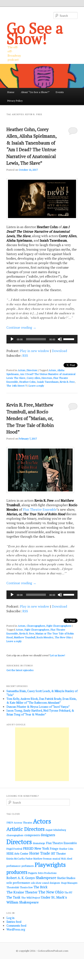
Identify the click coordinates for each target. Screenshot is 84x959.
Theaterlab (12, 887)
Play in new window (34, 351)
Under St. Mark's (54, 897)
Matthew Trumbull (24, 637)
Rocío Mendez (45, 637)
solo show (36, 882)
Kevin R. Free (67, 381)
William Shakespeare (22, 902)
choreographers (14, 835)
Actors (21, 370)
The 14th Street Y (16, 385)
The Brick (40, 887)
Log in (10, 918)
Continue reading (21, 327)
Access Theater (23, 822)
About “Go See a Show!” (35, 92)
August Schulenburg (55, 829)
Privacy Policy (15, 100)
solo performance (18, 883)
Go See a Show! (34, 33)
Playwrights (50, 865)
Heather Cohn (27, 381)
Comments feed (16, 925)
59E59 (9, 822)
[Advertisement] (42, 754)
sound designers (51, 882)
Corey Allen (33, 377)
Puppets (32, 873)
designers (48, 835)
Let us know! (57, 655)
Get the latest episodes (20, 670)
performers (28, 865)
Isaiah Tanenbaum (48, 381)
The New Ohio (63, 637)
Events (60, 92)
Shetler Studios (66, 878)
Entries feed (13, 922)
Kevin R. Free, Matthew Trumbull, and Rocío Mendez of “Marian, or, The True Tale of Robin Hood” (30, 418)
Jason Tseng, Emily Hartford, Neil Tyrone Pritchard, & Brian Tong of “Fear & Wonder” (40, 712)
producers (16, 872)
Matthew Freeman (42, 858)
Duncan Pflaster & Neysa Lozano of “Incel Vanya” (38, 707)
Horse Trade (39, 853)
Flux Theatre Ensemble (40, 509)
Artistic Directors (25, 829)
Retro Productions (47, 873)
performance (13, 865)
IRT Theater (58, 853)
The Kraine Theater (21, 892)
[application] (42, 339)
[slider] (69, 339)
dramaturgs (39, 843)
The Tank (13, 897)
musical (56, 858)
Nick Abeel (66, 858)
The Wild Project (30, 897)
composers (32, 835)
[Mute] (60, 339)
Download (59, 351)
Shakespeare (46, 877)
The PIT (68, 892)
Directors (32, 370)
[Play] (12, 339)
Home (10, 92)
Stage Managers (69, 882)
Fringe (54, 849)
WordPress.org (15, 929)
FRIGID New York (36, 848)
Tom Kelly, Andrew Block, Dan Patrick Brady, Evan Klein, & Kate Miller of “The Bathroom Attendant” (41, 701)
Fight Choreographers (59, 625)
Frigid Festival (14, 848)
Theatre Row (26, 887)
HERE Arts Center (17, 853)
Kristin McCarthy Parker (19, 858)
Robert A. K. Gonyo (20, 878)
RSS (25, 355)
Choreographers (36, 625)
